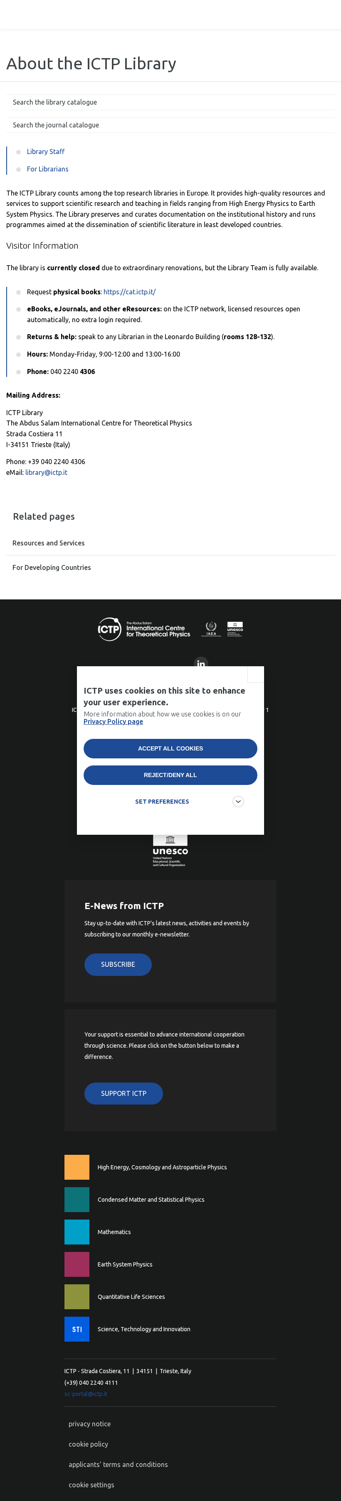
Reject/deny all (170, 775)
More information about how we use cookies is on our (162, 717)
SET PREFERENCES (162, 801)
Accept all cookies (170, 748)
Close (255, 674)
